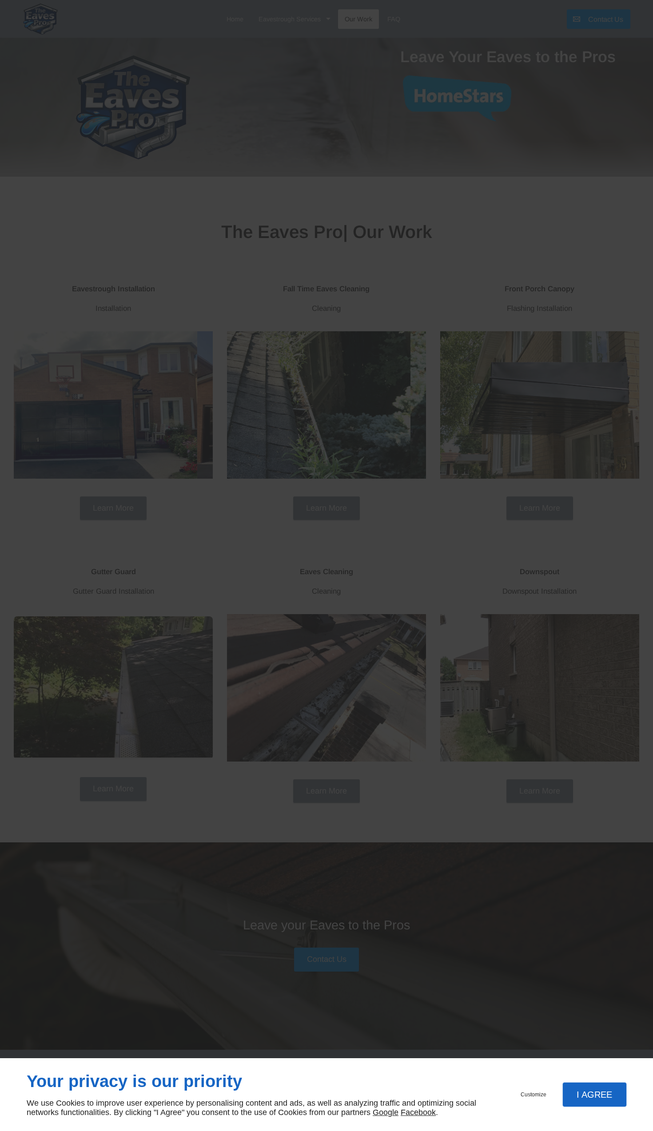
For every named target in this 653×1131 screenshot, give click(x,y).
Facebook (418, 1112)
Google (385, 1112)
